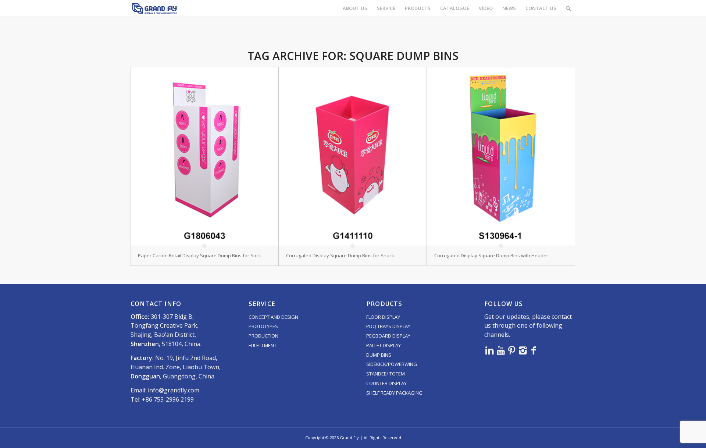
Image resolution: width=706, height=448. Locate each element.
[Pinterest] (511, 350)
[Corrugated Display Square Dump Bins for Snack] (353, 156)
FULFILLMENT (263, 345)
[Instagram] (522, 350)
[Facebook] (533, 350)
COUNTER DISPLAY (386, 383)
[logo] (154, 8)
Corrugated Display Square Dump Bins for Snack (340, 255)
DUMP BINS (378, 355)
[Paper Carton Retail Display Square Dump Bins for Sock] (204, 156)
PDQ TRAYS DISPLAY (388, 326)
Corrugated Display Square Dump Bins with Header (491, 255)
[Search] (568, 8)
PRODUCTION (263, 335)
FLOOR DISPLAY (383, 317)
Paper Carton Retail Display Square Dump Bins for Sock (199, 255)
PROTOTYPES (263, 326)
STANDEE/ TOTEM (385, 373)
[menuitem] (355, 8)
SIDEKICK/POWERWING (391, 364)
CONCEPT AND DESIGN (273, 317)
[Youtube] (500, 350)
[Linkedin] (489, 350)
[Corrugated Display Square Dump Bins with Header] (501, 156)
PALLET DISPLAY (383, 345)
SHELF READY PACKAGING (394, 392)
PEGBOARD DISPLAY (388, 335)
